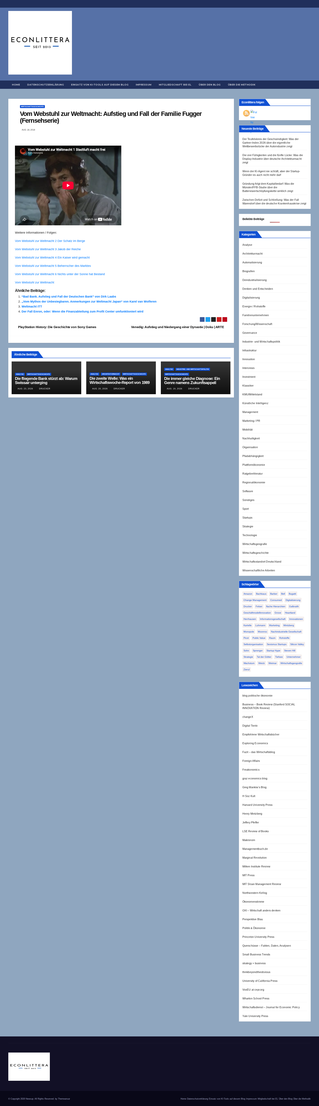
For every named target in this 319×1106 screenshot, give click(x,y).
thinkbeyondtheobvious (256, 972)
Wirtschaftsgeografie (254, 544)
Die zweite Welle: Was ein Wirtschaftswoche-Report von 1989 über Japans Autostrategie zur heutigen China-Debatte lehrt (120, 384)
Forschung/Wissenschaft (257, 324)
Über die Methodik (242, 84)
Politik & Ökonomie (254, 928)
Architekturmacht (110, 374)
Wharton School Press (255, 998)
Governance (249, 332)
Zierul (247, 669)
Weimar (272, 663)
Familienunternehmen (255, 315)
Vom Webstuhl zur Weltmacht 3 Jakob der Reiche (48, 249)
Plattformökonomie (253, 464)
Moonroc (262, 631)
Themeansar (64, 1099)
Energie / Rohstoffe (254, 306)
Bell (283, 593)
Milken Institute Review (256, 866)
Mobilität (247, 429)
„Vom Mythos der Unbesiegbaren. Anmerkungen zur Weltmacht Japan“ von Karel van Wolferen (89, 301)
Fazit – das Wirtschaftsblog (258, 752)
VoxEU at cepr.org (253, 989)
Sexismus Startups (276, 644)
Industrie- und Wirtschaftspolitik (192, 369)
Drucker (44, 389)
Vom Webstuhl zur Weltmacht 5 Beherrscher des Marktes (53, 265)
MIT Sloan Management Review (261, 884)
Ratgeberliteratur (252, 473)
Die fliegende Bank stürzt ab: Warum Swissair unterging (46, 380)
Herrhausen (250, 619)
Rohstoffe (284, 638)
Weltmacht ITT (32, 306)
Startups (247, 517)
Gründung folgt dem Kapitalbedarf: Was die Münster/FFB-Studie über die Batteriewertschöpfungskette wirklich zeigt (268, 187)
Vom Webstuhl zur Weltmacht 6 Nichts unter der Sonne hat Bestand (60, 274)
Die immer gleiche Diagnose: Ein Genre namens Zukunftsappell (192, 380)
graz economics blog (254, 778)
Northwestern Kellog (254, 892)
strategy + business (254, 963)
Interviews (248, 368)
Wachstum (249, 663)
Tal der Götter (264, 657)
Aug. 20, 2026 (100, 389)
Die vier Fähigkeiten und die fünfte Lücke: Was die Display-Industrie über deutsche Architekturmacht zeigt (272, 159)
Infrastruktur (249, 350)
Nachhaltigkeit (251, 438)
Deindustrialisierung (254, 280)
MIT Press (248, 875)
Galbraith (294, 606)
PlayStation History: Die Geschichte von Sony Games (56, 327)
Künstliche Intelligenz (255, 403)
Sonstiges (248, 500)
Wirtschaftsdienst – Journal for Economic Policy (271, 1007)
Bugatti (292, 593)
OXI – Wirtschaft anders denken (261, 910)
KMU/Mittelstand (252, 394)
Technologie (249, 535)
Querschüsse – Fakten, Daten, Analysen (266, 945)
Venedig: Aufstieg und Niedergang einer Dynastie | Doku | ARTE (178, 327)
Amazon (248, 593)
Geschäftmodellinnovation (257, 612)
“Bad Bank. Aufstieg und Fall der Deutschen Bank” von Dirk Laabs (69, 296)
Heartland (290, 612)
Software (247, 491)
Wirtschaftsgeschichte (32, 106)
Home (16, 84)
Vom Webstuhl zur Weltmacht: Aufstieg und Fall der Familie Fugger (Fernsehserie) (111, 117)
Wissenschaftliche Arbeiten (258, 570)
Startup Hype (273, 650)
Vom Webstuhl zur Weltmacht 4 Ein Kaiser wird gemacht (52, 257)
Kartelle (248, 625)
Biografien (248, 271)
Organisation (250, 447)
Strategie (247, 526)
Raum (272, 638)
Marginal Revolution (254, 857)
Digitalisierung (251, 297)
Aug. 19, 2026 (174, 389)
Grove (278, 612)
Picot (246, 638)
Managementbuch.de (255, 848)
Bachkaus (261, 593)
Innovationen (296, 619)
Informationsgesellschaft (272, 619)
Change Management (255, 600)
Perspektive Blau (252, 919)
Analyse (20, 374)
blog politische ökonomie (257, 695)
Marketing (274, 625)
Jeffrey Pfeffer (250, 822)
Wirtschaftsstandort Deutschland (261, 561)
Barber (273, 593)
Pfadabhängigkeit (253, 456)
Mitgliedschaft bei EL (175, 84)
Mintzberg (288, 625)
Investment (249, 376)
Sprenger (258, 650)
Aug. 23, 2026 (25, 389)
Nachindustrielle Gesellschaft (286, 631)
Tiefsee (279, 657)
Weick (261, 663)
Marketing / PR (251, 420)
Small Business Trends (256, 954)
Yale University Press (255, 1016)
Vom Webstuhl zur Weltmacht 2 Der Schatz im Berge (50, 241)
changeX (247, 716)
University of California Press (260, 980)
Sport (245, 508)
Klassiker (248, 385)
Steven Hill (289, 650)
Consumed (276, 600)
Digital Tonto (250, 725)
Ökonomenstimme (253, 901)
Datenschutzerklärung (45, 84)
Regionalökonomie (253, 482)
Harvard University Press (257, 804)
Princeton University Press (258, 936)
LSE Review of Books (255, 831)
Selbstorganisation (253, 644)
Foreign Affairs (251, 760)
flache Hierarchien (275, 606)
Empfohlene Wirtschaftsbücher (260, 734)
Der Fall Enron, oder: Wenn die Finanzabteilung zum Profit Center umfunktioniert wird (82, 311)
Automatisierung (252, 262)
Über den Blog (210, 84)
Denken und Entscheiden (257, 288)
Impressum (144, 84)
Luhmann (260, 625)
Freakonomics (251, 769)
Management (250, 412)
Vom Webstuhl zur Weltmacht (34, 282)
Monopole (249, 631)
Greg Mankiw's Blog (254, 787)
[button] (310, 84)
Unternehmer (294, 657)
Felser (259, 606)
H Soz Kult (248, 796)
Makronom (248, 840)
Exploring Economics (255, 743)
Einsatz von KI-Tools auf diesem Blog (99, 84)
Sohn (246, 650)
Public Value (259, 638)
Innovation (248, 359)
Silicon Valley (297, 644)
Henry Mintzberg (252, 813)
